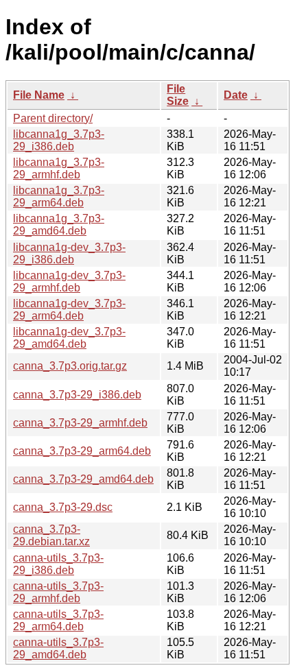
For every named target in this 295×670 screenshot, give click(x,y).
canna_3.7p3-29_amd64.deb (83, 479)
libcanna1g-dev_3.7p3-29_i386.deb (69, 253)
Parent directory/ (53, 118)
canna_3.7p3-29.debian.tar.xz (51, 535)
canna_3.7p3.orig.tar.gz (70, 366)
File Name (38, 95)
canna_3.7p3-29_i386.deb (77, 394)
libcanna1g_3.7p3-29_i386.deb (58, 140)
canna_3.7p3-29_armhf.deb (80, 423)
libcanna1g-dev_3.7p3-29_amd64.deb (69, 338)
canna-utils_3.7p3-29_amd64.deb (58, 648)
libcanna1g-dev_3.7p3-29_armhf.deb (69, 282)
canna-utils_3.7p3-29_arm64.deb (58, 620)
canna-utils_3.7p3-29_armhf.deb (58, 592)
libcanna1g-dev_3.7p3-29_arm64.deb (69, 310)
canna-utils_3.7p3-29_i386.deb (58, 564)
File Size (178, 95)
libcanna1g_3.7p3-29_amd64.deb (58, 225)
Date (236, 95)
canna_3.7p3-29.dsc (63, 507)
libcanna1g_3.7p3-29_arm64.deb (58, 196)
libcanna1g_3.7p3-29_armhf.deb (58, 168)
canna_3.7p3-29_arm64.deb (82, 451)
